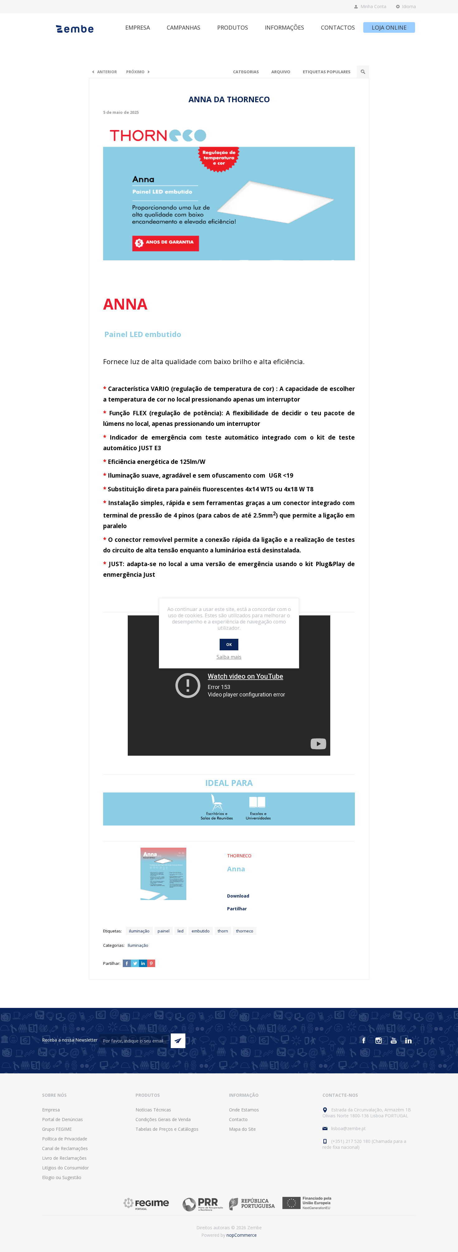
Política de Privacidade (64, 1139)
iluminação (139, 931)
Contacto (238, 1119)
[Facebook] (364, 1041)
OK (229, 644)
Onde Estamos (244, 1110)
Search (363, 71)
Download (238, 896)
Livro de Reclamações (64, 1158)
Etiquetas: (112, 931)
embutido (201, 931)
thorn (223, 931)
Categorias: (114, 945)
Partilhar (237, 909)
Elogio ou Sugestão (61, 1177)
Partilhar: (111, 963)
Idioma (409, 6)
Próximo (135, 72)
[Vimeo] (408, 1041)
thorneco (244, 931)
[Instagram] (379, 1041)
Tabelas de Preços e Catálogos (167, 1129)
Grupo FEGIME (57, 1129)
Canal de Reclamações (65, 1148)
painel (163, 931)
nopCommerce (242, 1235)
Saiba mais (229, 656)
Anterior (107, 72)
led (181, 931)
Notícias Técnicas (153, 1110)
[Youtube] (393, 1041)
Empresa (51, 1110)
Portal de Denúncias (62, 1119)
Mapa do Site (242, 1129)
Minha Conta (373, 6)
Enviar (178, 1040)
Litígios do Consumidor (65, 1168)
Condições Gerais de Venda (163, 1119)
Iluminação (138, 945)
